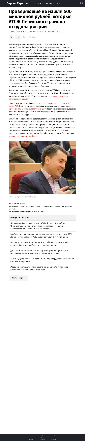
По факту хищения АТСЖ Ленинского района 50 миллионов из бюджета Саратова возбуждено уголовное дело (40, 243)
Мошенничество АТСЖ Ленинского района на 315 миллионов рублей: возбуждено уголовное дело (39, 268)
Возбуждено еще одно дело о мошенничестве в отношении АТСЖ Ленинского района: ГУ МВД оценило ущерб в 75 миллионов (41, 235)
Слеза (42, 211)
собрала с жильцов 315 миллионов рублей (28, 127)
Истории (50, 3)
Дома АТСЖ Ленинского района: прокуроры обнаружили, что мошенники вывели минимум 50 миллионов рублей (39, 252)
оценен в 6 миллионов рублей (23, 136)
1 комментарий (18, 278)
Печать (59, 32)
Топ (58, 3)
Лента (39, 3)
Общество (31, 32)
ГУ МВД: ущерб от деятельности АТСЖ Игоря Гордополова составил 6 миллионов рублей (42, 260)
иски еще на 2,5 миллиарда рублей (25, 108)
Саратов (17, 3)
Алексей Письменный (45, 32)
